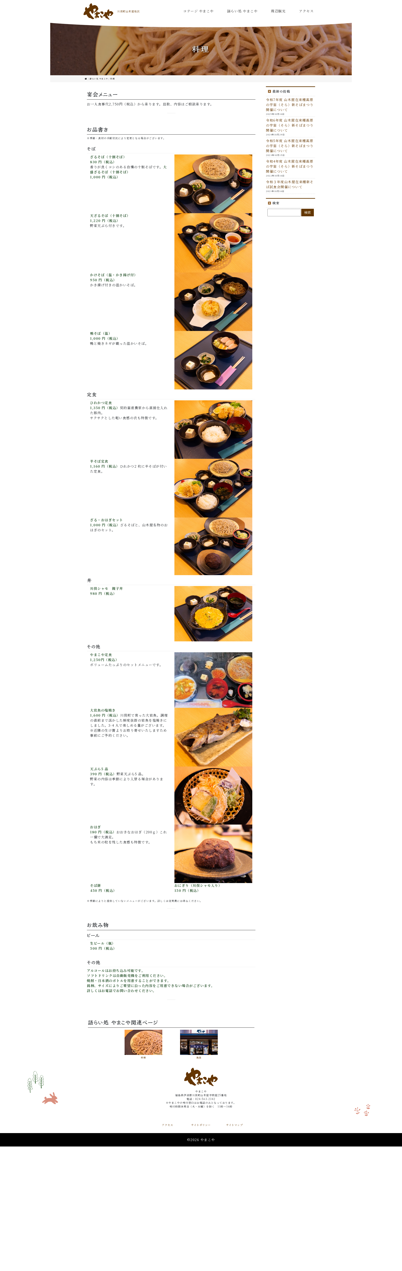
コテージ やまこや (198, 11)
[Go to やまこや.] (86, 78)
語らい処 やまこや (242, 11)
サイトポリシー (201, 1125)
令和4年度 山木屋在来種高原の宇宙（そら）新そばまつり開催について (290, 166)
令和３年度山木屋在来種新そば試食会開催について (290, 184)
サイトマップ (234, 1125)
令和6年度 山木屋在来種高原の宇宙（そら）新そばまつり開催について (290, 125)
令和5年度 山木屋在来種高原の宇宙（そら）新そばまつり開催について (290, 145)
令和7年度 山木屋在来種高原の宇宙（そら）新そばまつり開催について (290, 104)
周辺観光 (278, 11)
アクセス (306, 11)
